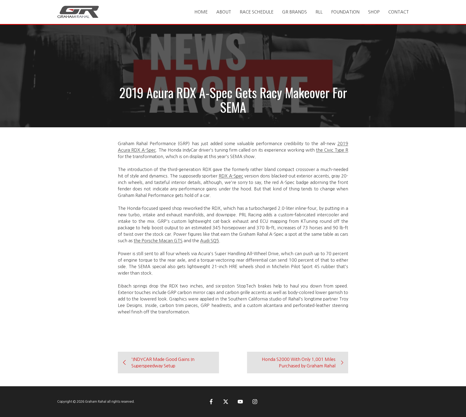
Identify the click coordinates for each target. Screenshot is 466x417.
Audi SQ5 (209, 240)
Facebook (211, 401)
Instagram (255, 401)
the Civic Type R (332, 150)
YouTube (240, 401)
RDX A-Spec (231, 176)
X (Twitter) (225, 401)
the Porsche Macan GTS (158, 240)
